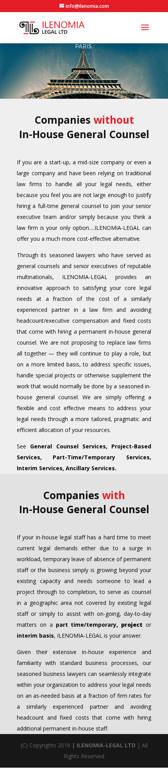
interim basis (35, 635)
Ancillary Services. (91, 468)
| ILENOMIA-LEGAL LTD (104, 745)
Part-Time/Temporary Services (101, 457)
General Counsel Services (68, 446)
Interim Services (40, 468)
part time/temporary (86, 624)
